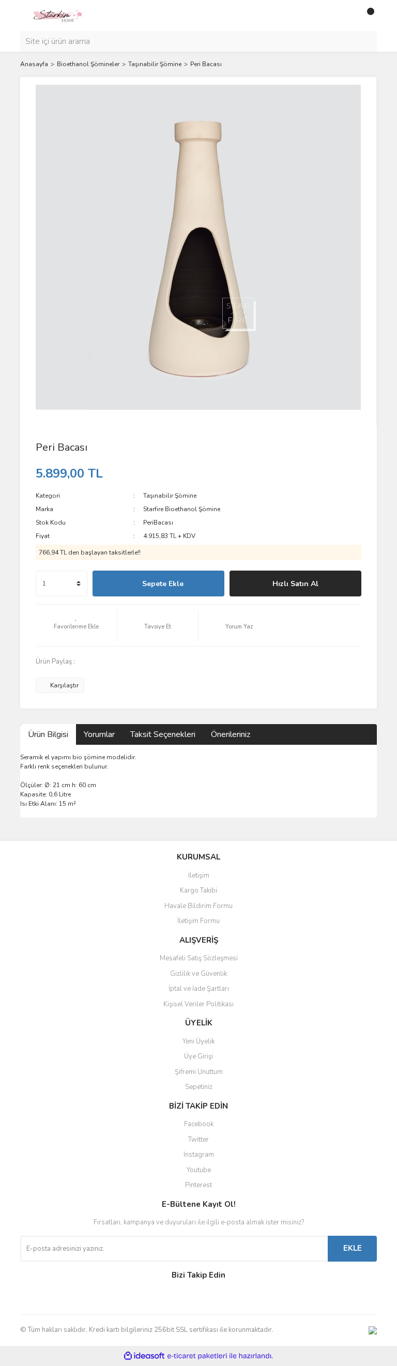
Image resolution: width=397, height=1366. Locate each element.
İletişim (198, 875)
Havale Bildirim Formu (198, 906)
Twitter (198, 1139)
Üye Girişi (198, 1056)
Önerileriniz (230, 734)
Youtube (199, 1170)
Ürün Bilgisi (48, 734)
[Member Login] (346, 15)
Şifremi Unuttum (199, 1072)
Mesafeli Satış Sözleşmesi (199, 958)
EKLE (352, 1248)
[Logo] (57, 15)
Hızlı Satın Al (295, 584)
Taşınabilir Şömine (169, 496)
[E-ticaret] (197, 1355)
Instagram (199, 1154)
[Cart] (366, 15)
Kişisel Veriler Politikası (198, 1004)
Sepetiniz (198, 1087)
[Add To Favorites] (76, 625)
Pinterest (198, 1185)
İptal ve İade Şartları (199, 988)
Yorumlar (99, 734)
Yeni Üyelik (198, 1041)
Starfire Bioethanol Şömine (181, 509)
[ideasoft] (144, 1356)
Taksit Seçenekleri (162, 734)
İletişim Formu (198, 921)
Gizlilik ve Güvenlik (198, 973)
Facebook (198, 1124)
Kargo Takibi (198, 890)
